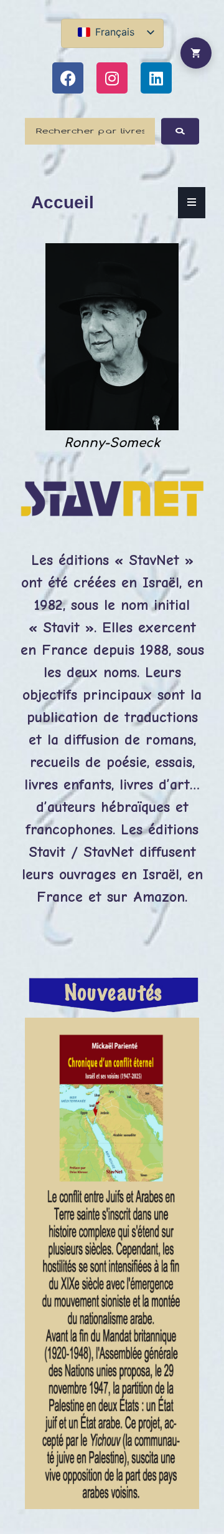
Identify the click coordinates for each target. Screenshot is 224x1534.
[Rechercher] (180, 131)
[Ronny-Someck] (112, 427)
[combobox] (90, 131)
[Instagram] (112, 78)
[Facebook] (67, 78)
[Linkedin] (156, 78)
